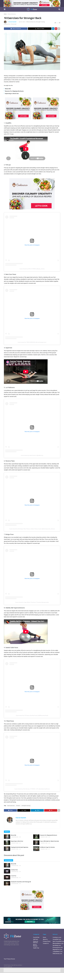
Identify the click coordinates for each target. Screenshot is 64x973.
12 (20, 843)
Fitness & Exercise (12, 14)
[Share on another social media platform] (59, 28)
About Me (8, 88)
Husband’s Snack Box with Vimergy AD (21, 881)
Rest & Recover (35, 945)
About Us (45, 939)
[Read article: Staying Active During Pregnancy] (7, 848)
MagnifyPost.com (57, 949)
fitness (18, 805)
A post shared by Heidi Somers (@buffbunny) (32, 455)
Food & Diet (36, 937)
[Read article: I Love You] (7, 877)
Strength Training (40, 21)
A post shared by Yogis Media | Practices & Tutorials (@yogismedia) (32, 602)
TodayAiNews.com (57, 951)
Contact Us (46, 943)
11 (49, 849)
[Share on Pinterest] (56, 28)
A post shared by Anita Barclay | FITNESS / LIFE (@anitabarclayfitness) (32, 789)
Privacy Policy (46, 941)
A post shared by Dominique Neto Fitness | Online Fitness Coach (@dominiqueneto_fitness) (32, 528)
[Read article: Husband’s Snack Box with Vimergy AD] (7, 883)
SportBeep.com (57, 945)
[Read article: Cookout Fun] (7, 871)
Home (5, 14)
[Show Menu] (4, 9)
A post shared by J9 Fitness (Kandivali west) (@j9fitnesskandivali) (32, 715)
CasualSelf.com (57, 939)
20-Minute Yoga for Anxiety (47, 847)
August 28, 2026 (15, 865)
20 (49, 843)
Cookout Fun (14, 869)
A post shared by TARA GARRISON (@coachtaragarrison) (32, 342)
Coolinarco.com (57, 937)
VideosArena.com (57, 953)
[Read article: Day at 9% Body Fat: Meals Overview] (36, 842)
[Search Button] (59, 9)
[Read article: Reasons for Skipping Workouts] (36, 836)
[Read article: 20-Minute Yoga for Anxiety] (36, 848)
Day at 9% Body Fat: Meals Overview (49, 841)
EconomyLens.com (58, 947)
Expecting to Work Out (12, 93)
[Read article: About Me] (7, 836)
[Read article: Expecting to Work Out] (7, 842)
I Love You (13, 875)
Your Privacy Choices (9, 959)
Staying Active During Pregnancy (19, 847)
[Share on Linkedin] (53, 28)
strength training (26, 805)
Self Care (35, 939)
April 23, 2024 (22, 21)
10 (20, 865)
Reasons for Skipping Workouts (14, 91)
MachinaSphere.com (58, 943)
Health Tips (36, 948)
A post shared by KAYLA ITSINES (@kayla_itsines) (32, 268)
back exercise (11, 805)
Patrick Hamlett (12, 21)
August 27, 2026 (15, 843)
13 (20, 849)
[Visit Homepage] (32, 9)
